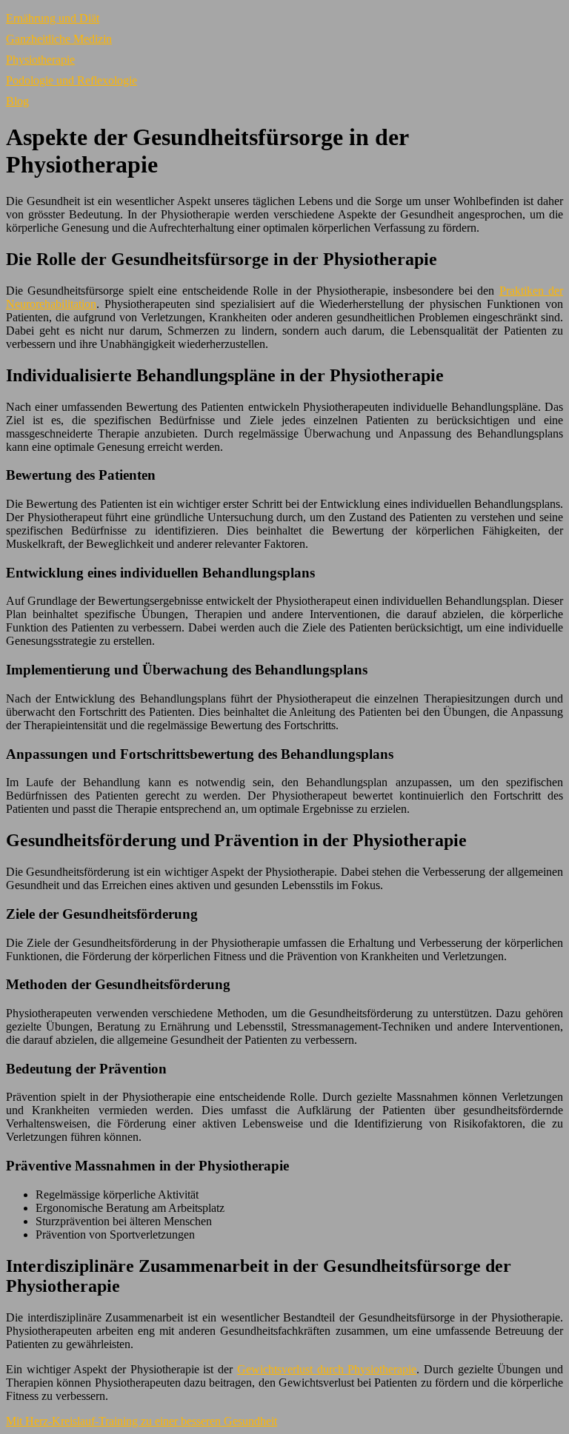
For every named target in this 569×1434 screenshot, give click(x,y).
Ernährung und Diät (52, 18)
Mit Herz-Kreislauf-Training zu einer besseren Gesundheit (141, 1421)
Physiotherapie (40, 59)
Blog (17, 101)
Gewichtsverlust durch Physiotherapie (326, 1369)
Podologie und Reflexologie (71, 80)
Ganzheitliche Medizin (59, 39)
